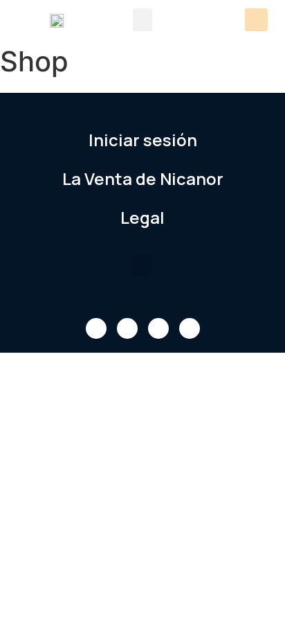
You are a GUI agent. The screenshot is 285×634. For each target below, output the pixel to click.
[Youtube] (158, 328)
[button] (142, 19)
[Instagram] (189, 328)
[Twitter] (127, 328)
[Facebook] (96, 328)
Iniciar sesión (143, 139)
